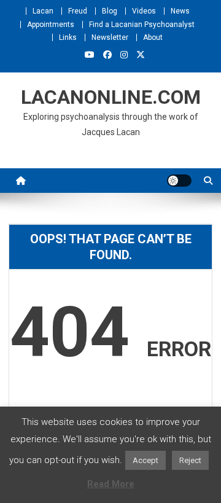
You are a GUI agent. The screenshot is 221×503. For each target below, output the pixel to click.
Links (68, 37)
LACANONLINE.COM (111, 97)
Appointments (50, 24)
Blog (109, 11)
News (180, 11)
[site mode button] (179, 180)
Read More (110, 483)
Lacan (43, 11)
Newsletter (109, 37)
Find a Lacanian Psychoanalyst (142, 24)
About (153, 37)
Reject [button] (190, 460)
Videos (144, 11)
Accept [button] (145, 460)
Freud (77, 11)
